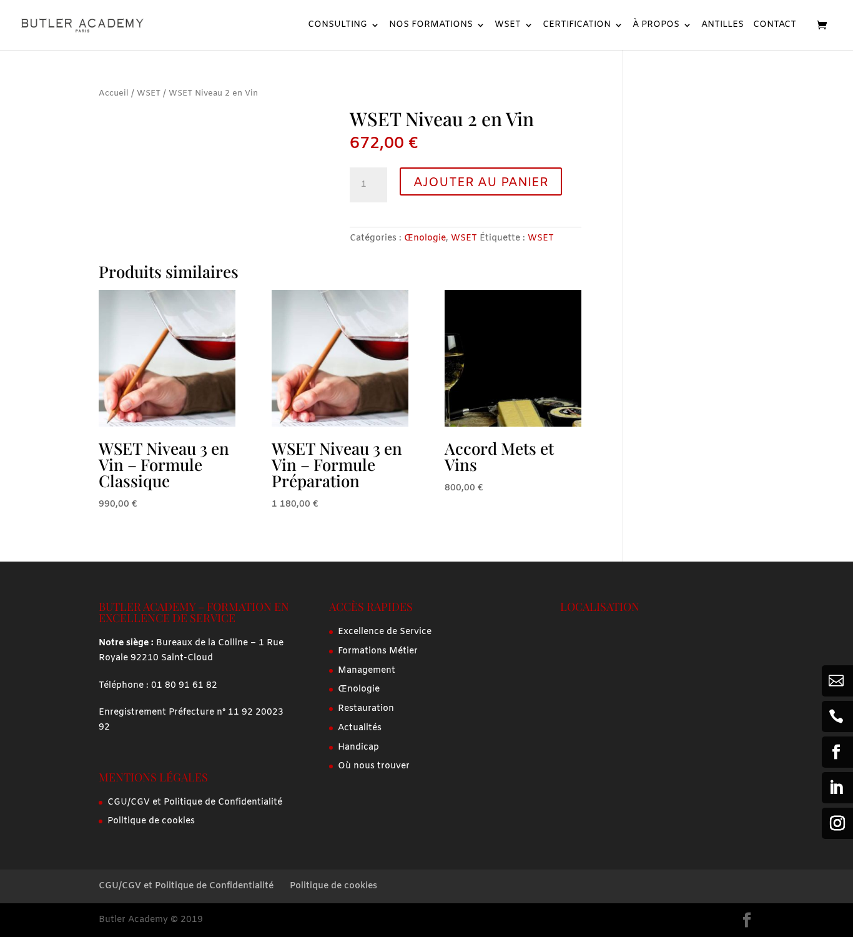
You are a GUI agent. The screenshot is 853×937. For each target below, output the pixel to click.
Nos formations (431, 26)
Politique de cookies (151, 821)
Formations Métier (378, 651)
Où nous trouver (374, 766)
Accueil (114, 93)
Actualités (360, 728)
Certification (577, 26)
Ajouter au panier (480, 182)
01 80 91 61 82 (184, 686)
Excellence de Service (384, 632)
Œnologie (425, 238)
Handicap (358, 747)
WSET (508, 26)
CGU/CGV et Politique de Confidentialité (194, 802)
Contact (774, 26)
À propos (656, 26)
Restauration (366, 709)
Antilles (722, 26)
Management (366, 671)
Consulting (337, 26)
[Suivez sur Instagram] (837, 823)
